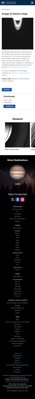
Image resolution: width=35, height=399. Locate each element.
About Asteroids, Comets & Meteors (17, 303)
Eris (17, 264)
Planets (17, 225)
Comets (17, 312)
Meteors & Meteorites (17, 308)
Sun (17, 211)
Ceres (17, 257)
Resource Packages (17, 343)
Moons (17, 274)
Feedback (17, 358)
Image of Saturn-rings (12, 149)
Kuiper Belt (17, 214)
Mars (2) (17, 284)
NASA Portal (17, 367)
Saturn (17, 245)
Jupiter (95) (17, 286)
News (17, 319)
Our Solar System (17, 209)
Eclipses (17, 221)
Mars (17, 240)
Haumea (17, 262)
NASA (2, 3)
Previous (3, 174)
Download (9, 106)
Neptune (17, 249)
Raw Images (6, 9)
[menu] (32, 3)
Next (31, 174)
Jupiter (17, 184)
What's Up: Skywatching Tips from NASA (17, 322)
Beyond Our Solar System (17, 218)
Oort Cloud (17, 216)
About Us (17, 353)
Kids (17, 334)
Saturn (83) (17, 289)
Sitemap (17, 369)
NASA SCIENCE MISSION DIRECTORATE (17, 365)
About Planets (17, 228)
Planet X (17, 269)
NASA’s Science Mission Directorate (17, 381)
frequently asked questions (20, 73)
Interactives (17, 336)
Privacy (17, 360)
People (17, 329)
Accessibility (17, 372)
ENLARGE (7, 89)
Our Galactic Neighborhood (10, 7)
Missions (17, 331)
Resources (17, 324)
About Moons (17, 276)
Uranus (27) (17, 291)
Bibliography (17, 355)
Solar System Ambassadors (17, 341)
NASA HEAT (17, 346)
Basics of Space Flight (17, 338)
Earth (17, 238)
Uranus (17, 247)
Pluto (17, 255)
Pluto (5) (17, 296)
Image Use (17, 362)
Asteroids (17, 310)
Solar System (17, 206)
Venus (17, 235)
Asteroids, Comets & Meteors (17, 300)
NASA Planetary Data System (18, 67)
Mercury (17, 233)
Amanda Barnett (21, 384)
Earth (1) (17, 281)
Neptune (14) (17, 293)
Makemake (17, 259)
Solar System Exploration (10, 3)
